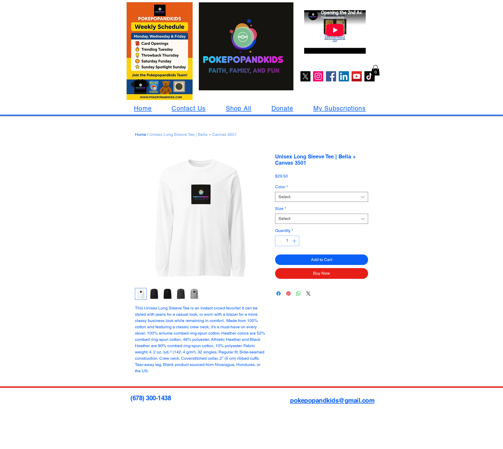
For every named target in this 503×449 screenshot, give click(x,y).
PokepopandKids (25, 6)
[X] (305, 76)
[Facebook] (331, 76)
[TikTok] (369, 76)
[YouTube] (357, 76)
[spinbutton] (287, 241)
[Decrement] (279, 241)
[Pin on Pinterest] (288, 293)
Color (281, 186)
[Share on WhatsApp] (298, 293)
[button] (375, 70)
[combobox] (321, 197)
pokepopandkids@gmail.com (332, 400)
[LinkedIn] (344, 76)
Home (140, 134)
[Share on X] (308, 293)
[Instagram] (318, 76)
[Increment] (294, 241)
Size (280, 208)
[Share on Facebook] (278, 293)
